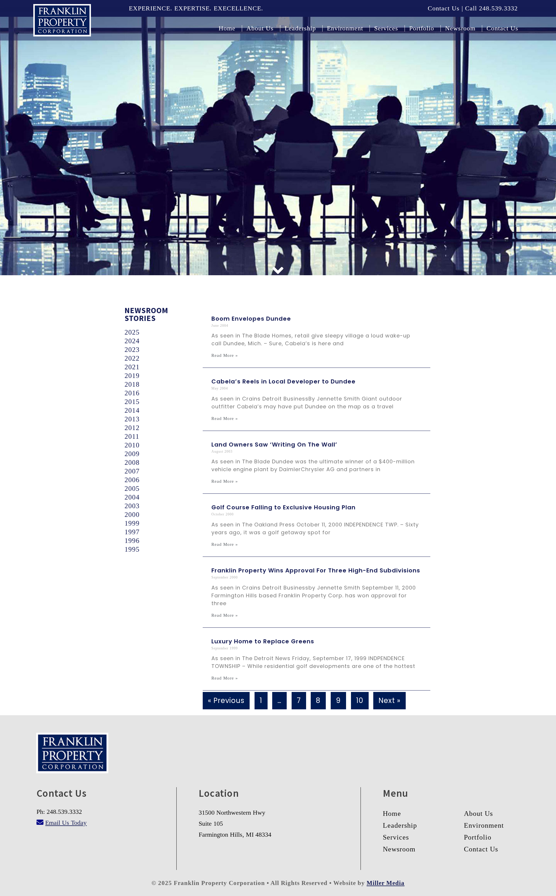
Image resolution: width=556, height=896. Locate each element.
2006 (132, 480)
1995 (132, 549)
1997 (132, 532)
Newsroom (399, 849)
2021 (132, 367)
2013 (132, 419)
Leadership (400, 825)
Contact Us (481, 849)
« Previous (226, 700)
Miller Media (386, 883)
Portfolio (477, 837)
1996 (132, 540)
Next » (389, 700)
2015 (132, 401)
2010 (132, 445)
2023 (132, 349)
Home (392, 813)
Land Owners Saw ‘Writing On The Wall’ (274, 444)
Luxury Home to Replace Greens (262, 641)
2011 (132, 436)
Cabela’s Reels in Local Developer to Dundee (283, 381)
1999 (132, 523)
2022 (132, 358)
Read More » (224, 355)
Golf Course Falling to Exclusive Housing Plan (283, 507)
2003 (132, 506)
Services (396, 837)
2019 (132, 375)
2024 (132, 341)
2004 (132, 497)
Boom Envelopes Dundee (251, 319)
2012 (132, 428)
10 (359, 700)
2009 (132, 454)
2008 (132, 462)
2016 (132, 393)
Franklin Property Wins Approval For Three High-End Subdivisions (315, 570)
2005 (132, 488)
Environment (484, 825)
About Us (478, 813)
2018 (132, 384)
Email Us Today (66, 822)
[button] (278, 270)
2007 (132, 471)
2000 (132, 514)
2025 (132, 332)
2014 (132, 410)
